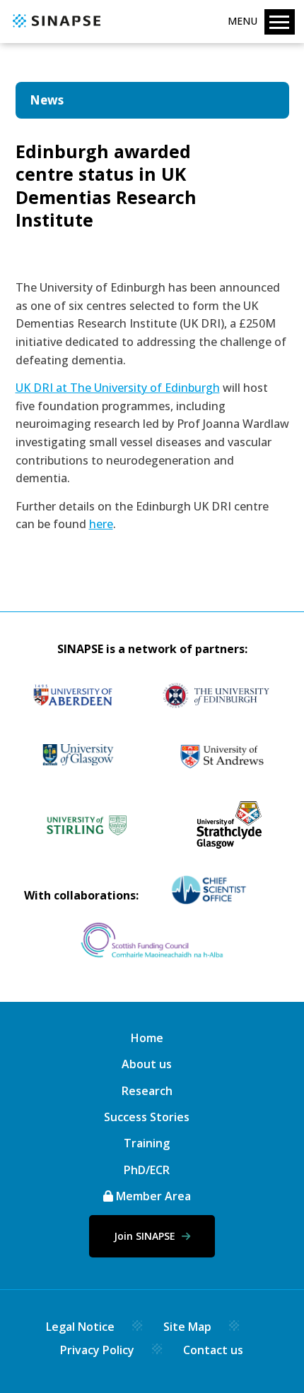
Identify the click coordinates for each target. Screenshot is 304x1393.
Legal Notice (80, 1326)
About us (147, 1064)
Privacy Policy (97, 1350)
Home (147, 1038)
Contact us (213, 1350)
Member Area (152, 1196)
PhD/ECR (147, 1170)
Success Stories (146, 1117)
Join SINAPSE (146, 1236)
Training (147, 1143)
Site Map (187, 1326)
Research (147, 1091)
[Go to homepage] (54, 28)
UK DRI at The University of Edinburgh (118, 387)
